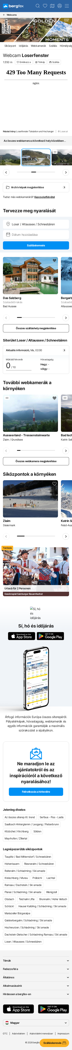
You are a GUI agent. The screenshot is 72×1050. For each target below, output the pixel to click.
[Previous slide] (6, 172)
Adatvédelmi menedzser (41, 1033)
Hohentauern (12, 863)
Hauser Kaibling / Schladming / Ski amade (42, 906)
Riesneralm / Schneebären (39, 863)
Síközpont (10, 45)
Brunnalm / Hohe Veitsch (53, 899)
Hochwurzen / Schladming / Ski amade (27, 927)
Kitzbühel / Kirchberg (17, 831)
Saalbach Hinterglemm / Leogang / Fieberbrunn (32, 824)
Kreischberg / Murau (16, 877)
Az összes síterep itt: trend (20, 817)
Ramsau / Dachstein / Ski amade (23, 885)
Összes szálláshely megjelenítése (36, 328)
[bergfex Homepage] (13, 6)
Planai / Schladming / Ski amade (23, 892)
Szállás (53, 45)
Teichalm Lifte (27, 899)
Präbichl (37, 877)
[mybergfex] (59, 6)
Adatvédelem (18, 1033)
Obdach (9, 899)
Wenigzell (51, 892)
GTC (5, 1033)
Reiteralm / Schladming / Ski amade (25, 870)
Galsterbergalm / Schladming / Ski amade (28, 920)
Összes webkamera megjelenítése (36, 461)
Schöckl (9, 906)
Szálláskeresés (36, 245)
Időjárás (23, 45)
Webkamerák (38, 45)
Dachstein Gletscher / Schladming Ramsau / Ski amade (36, 934)
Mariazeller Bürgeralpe (17, 913)
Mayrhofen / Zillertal (16, 838)
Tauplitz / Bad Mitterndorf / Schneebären (28, 856)
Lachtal (51, 877)
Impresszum (63, 1033)
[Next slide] (65, 172)
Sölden (37, 831)
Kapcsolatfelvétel (44, 196)
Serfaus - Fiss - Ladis (52, 817)
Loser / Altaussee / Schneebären (23, 941)
